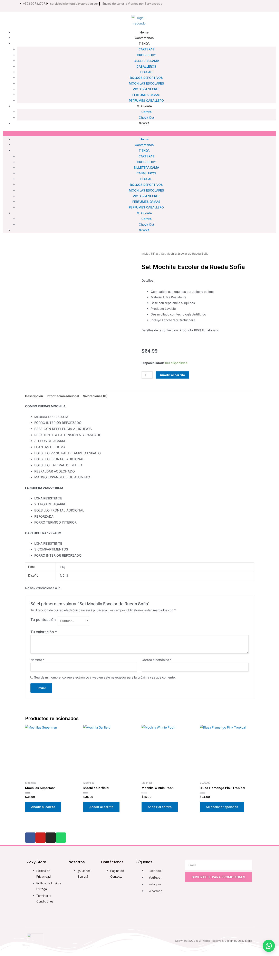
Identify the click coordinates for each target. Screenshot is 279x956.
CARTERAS (146, 49)
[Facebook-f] (217, 6)
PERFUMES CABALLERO (146, 207)
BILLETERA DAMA (146, 61)
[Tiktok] (243, 6)
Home (144, 139)
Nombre (37, 660)
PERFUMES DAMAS (146, 202)
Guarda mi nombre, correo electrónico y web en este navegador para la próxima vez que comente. (105, 677)
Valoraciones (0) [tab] (95, 396)
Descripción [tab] (34, 396)
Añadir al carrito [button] (43, 807)
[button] (139, 133)
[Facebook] (30, 837)
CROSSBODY (146, 55)
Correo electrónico (157, 660)
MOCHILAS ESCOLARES (146, 83)
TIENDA (144, 44)
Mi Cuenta (144, 106)
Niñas (154, 253)
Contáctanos (144, 145)
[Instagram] (225, 6)
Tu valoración (43, 632)
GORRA (144, 123)
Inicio (145, 253)
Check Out (146, 224)
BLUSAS (146, 72)
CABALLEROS (146, 66)
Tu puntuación (43, 619)
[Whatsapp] (251, 6)
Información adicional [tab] (63, 396)
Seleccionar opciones (222, 807)
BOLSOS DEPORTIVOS (146, 78)
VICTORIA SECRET (146, 89)
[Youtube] (234, 6)
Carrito (146, 219)
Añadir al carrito (172, 375)
